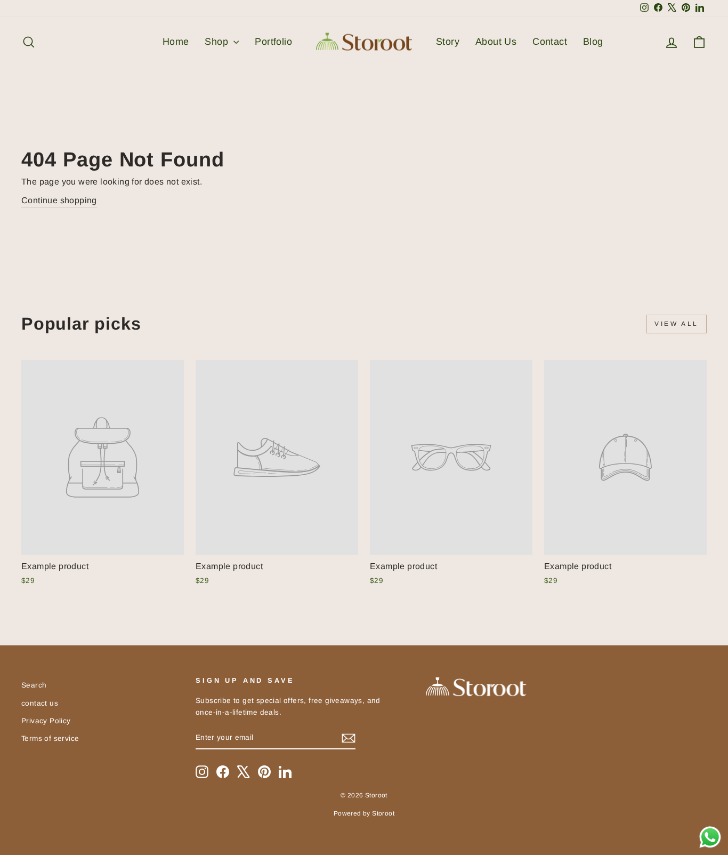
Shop (218, 41)
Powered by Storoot (364, 813)
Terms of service (50, 738)
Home (176, 41)
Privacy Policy (46, 721)
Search (33, 685)
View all (676, 323)
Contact (549, 41)
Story (447, 41)
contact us (39, 703)
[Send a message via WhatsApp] (710, 837)
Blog (593, 41)
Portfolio (273, 41)
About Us (495, 41)
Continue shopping (59, 200)
